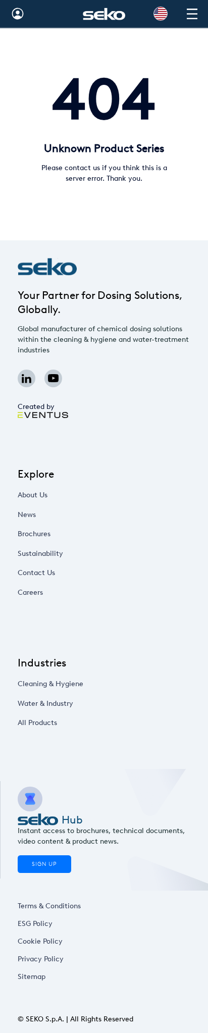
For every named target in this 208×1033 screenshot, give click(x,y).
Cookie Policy (40, 941)
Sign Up (44, 864)
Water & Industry (45, 703)
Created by (36, 406)
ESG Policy (35, 923)
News (27, 514)
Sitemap (31, 976)
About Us (32, 495)
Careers (30, 592)
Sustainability (40, 553)
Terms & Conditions (49, 906)
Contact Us (36, 573)
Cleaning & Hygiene (50, 684)
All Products (37, 722)
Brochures (34, 534)
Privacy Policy (41, 959)
